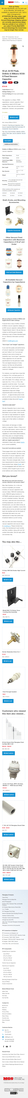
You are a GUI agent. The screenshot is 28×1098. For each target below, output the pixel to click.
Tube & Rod (5, 897)
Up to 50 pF (6, 968)
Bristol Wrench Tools (8, 989)
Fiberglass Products (8, 895)
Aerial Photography (6, 901)
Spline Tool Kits (5, 993)
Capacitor (18, 131)
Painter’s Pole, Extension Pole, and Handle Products (12, 904)
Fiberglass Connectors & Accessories (11, 925)
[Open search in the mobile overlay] (26, 2)
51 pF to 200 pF (7, 970)
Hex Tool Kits (5, 997)
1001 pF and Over (7, 960)
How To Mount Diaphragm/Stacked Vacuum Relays (12, 1065)
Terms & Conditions (6, 1013)
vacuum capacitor (17, 133)
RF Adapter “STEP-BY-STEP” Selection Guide (13, 939)
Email (19, 464)
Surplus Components (7, 983)
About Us (4, 1007)
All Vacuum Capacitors (14, 310)
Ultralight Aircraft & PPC (8, 919)
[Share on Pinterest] (10, 82)
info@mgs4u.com (13, 341)
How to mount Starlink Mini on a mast (11, 1056)
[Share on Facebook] (4, 82)
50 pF (9, 131)
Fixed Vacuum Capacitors (14, 125)
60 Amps (13, 131)
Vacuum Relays (6, 981)
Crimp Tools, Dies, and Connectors (10, 943)
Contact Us (5, 1003)
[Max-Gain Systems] (14, 1076)
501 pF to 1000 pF (7, 958)
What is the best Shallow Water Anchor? (11, 1059)
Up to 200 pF (6, 953)
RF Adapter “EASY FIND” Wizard (10, 941)
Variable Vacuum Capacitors (9, 951)
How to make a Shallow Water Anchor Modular (13, 1061)
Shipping (4, 1009)
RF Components (10, 37)
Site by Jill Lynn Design (19, 1082)
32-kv (6, 131)
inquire (22, 442)
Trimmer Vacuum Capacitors (9, 963)
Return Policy (5, 1016)
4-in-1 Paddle (5, 909)
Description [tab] (7, 140)
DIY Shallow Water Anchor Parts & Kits (11, 907)
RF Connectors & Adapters (9, 930)
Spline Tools (5, 991)
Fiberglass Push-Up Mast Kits (9, 899)
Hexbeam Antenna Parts (8, 915)
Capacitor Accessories (14, 230)
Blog (3, 1022)
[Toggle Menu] (2, 2)
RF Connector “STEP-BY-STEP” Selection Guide (13, 935)
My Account (5, 1005)
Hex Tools (4, 995)
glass (10, 133)
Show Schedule (6, 1020)
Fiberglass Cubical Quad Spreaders (10, 917)
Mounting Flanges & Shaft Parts (9, 979)
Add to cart (14, 117)
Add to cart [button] (8, 579)
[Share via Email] (16, 82)
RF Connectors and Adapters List (10, 933)
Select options (9, 753)
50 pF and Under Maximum (14, 272)
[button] (23, 46)
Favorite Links (5, 1018)
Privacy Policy (5, 1011)
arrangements (15, 14)
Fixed (7, 133)
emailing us (7, 526)
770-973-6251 (8, 1034)
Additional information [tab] (11, 144)
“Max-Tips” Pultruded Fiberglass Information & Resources (13, 922)
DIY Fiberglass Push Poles (8, 911)
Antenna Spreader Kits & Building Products (12, 913)
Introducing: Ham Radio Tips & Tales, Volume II (13, 1054)
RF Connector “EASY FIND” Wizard (10, 937)
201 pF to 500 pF (7, 956)
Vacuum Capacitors (13, 128)
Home (3, 37)
